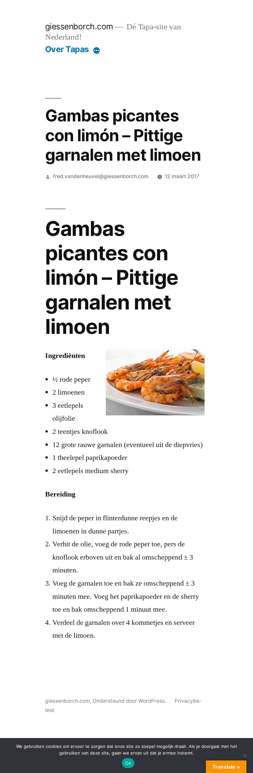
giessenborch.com (79, 26)
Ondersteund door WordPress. (130, 701)
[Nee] (244, 755)
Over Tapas (67, 49)
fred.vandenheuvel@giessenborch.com (101, 176)
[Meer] (96, 50)
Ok (128, 763)
